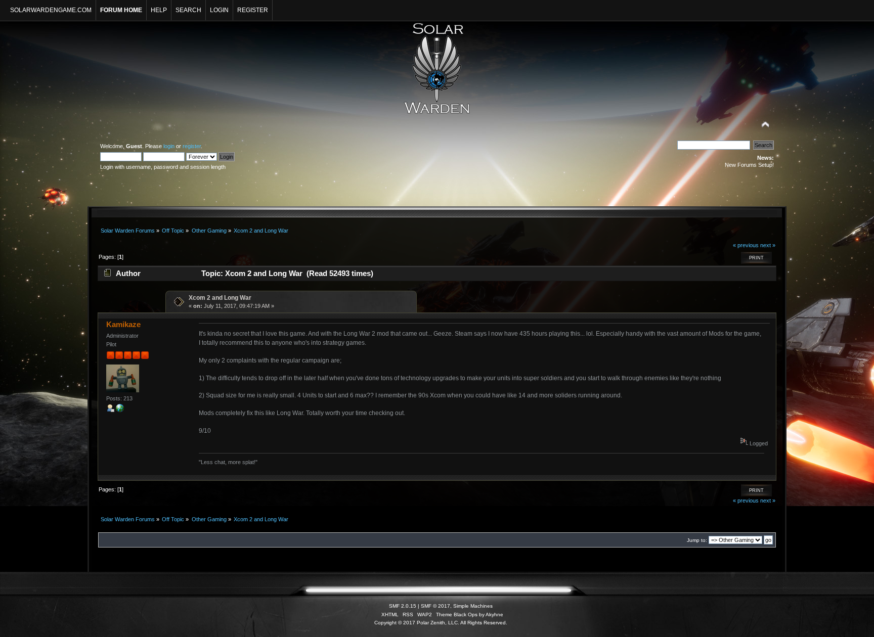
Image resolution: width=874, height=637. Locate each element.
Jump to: (697, 540)
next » (767, 245)
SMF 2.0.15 (402, 606)
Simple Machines (473, 606)
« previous (746, 245)
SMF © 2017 (435, 606)
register (192, 146)
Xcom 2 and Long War (220, 297)
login (168, 146)
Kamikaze (123, 324)
